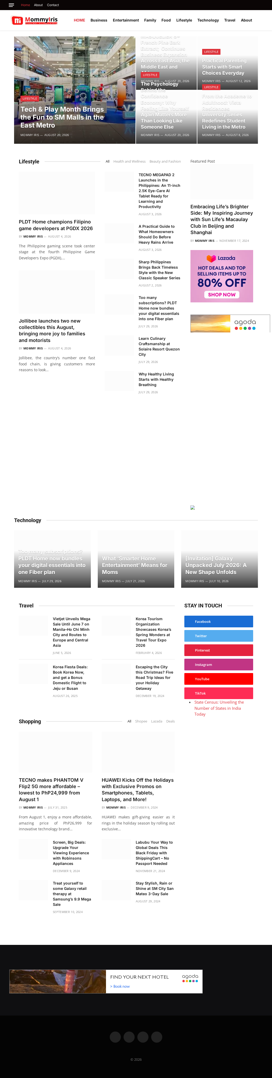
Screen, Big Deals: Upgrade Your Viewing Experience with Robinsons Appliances (71, 853)
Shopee (141, 721)
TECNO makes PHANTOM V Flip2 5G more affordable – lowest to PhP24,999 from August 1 (51, 789)
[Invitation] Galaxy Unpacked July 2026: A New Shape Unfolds (216, 565)
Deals (170, 721)
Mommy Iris (29, 135)
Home (25, 5)
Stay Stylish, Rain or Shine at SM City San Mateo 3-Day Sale (155, 888)
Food (166, 20)
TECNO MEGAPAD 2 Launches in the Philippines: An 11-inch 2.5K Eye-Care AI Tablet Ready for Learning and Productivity (159, 190)
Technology (208, 20)
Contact (53, 5)
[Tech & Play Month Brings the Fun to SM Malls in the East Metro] (74, 90)
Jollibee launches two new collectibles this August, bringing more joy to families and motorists (52, 330)
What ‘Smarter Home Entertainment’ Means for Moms (134, 565)
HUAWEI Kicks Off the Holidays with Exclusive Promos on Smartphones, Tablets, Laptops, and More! (138, 789)
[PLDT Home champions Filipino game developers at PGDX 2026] (57, 193)
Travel (229, 20)
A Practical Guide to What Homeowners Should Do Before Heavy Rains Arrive (157, 234)
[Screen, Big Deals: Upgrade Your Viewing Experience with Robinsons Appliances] (33, 849)
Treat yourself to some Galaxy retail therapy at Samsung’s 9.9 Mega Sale (72, 894)
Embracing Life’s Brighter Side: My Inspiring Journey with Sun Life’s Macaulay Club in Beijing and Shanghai (221, 219)
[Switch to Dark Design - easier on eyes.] (261, 20)
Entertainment (126, 20)
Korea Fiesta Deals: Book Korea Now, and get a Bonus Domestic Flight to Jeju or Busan (70, 677)
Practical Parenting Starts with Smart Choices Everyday (224, 67)
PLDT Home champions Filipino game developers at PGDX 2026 (56, 225)
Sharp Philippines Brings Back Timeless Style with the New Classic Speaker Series (159, 270)
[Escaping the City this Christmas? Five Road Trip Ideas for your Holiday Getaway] (116, 674)
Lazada (156, 721)
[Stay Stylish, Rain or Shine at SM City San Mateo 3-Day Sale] (116, 890)
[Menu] (11, 5)
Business (99, 20)
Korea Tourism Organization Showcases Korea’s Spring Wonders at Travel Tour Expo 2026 (153, 632)
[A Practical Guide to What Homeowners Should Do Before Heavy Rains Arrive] (119, 233)
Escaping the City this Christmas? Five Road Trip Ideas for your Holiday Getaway (154, 677)
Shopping (30, 721)
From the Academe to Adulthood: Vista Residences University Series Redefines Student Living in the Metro (227, 111)
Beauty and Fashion (165, 161)
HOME (79, 20)
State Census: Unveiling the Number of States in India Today (219, 708)
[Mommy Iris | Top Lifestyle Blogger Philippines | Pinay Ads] (45, 20)
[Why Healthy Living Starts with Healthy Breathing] (119, 381)
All (107, 161)
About (38, 5)
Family (150, 20)
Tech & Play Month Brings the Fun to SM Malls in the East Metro (62, 117)
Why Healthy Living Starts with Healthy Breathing (156, 379)
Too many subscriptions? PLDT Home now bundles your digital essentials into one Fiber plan (159, 308)
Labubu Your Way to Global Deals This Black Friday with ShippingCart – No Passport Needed (154, 853)
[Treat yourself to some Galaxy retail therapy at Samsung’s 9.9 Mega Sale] (33, 890)
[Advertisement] (221, 418)
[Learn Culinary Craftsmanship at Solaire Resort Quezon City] (119, 345)
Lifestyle (184, 20)
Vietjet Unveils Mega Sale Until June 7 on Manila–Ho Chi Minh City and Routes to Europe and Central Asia (71, 632)
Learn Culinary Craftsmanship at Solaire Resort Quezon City (159, 346)
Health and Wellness (129, 161)
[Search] (262, 5)
